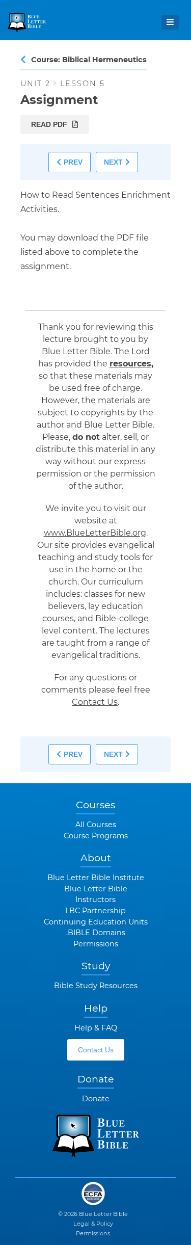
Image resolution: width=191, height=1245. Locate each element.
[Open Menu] (170, 22)
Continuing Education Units (96, 921)
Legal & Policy (93, 1223)
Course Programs (96, 835)
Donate (96, 1098)
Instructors (95, 899)
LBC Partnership (95, 910)
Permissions (95, 943)
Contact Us (95, 702)
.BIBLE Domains (95, 932)
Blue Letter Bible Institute (95, 877)
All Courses (95, 824)
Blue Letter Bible (95, 888)
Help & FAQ (95, 1027)
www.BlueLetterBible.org (95, 533)
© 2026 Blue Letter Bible (93, 1213)
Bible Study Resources (96, 985)
